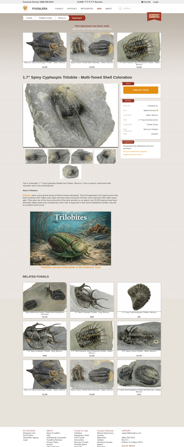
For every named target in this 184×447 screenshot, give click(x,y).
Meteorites (101, 438)
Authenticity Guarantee (56, 438)
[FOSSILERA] (25, 11)
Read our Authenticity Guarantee (135, 151)
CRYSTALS (72, 9)
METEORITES (87, 9)
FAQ (48, 435)
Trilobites (78, 433)
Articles (50, 444)
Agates (100, 444)
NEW (99, 9)
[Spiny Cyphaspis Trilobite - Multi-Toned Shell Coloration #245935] (70, 146)
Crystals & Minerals (105, 431)
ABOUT (108, 9)
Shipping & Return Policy (132, 155)
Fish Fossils (79, 438)
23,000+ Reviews (90, 2)
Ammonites (79, 440)
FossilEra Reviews (54, 440)
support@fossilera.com (131, 433)
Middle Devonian (150, 110)
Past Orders (28, 435)
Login (156, 2)
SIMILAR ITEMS (141, 90)
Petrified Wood (80, 444)
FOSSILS (59, 9)
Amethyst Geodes (104, 442)
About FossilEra (53, 433)
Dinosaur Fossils (81, 442)
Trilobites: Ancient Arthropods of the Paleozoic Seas (71, 267)
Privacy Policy (52, 442)
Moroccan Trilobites (151, 129)
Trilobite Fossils (152, 125)
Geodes (100, 435)
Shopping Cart (29, 433)
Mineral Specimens (105, 433)
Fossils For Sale (81, 431)
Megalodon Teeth (81, 435)
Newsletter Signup (31, 438)
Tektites (100, 440)
